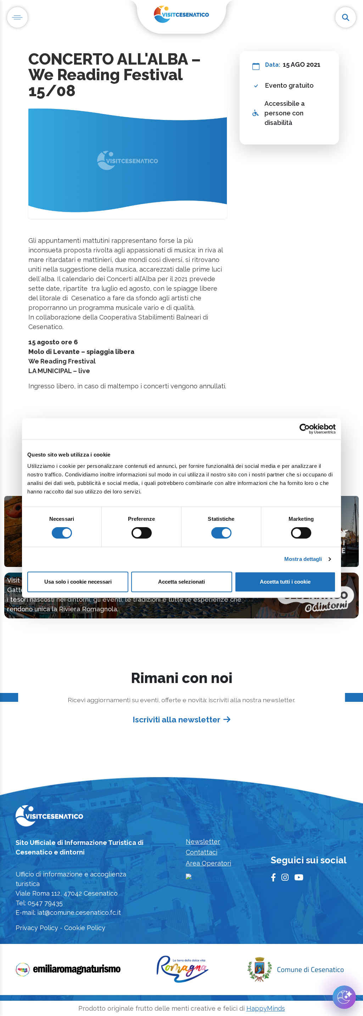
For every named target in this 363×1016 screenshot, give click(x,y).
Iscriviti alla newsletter (176, 719)
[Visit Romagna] (182, 972)
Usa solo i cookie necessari (78, 582)
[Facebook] (273, 878)
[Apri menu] (17, 17)
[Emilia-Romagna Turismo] (69, 972)
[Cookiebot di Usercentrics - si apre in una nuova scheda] (305, 429)
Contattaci (201, 852)
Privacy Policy (37, 928)
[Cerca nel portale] (345, 17)
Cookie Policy (84, 928)
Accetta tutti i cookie (285, 582)
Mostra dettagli (303, 559)
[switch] (142, 533)
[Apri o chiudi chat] (344, 997)
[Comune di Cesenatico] (295, 972)
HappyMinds (265, 1008)
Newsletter (203, 841)
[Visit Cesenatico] (49, 818)
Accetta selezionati (181, 582)
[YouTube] (298, 878)
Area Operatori (208, 863)
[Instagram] (285, 878)
